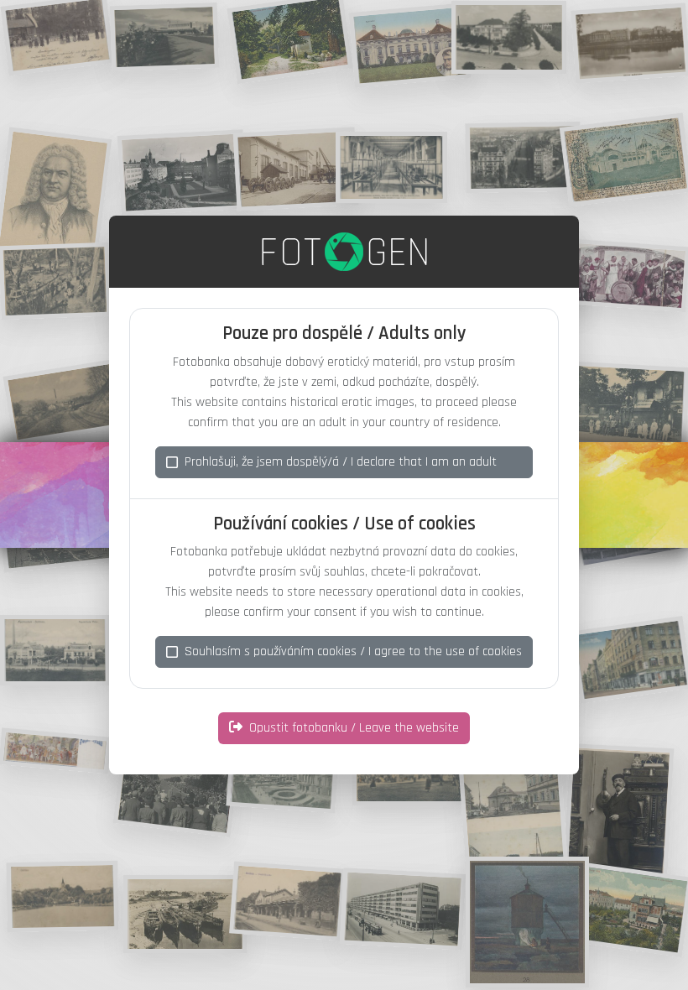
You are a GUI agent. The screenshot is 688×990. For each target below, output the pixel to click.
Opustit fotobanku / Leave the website (354, 728)
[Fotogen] (344, 251)
